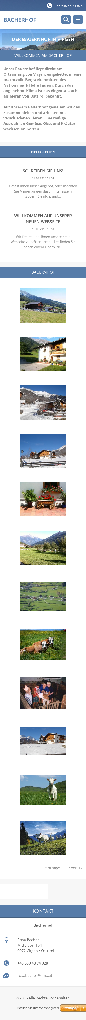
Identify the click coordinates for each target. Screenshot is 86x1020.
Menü (78, 19)
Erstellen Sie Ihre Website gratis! (37, 1008)
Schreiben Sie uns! (43, 171)
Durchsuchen (66, 19)
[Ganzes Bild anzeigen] (43, 305)
